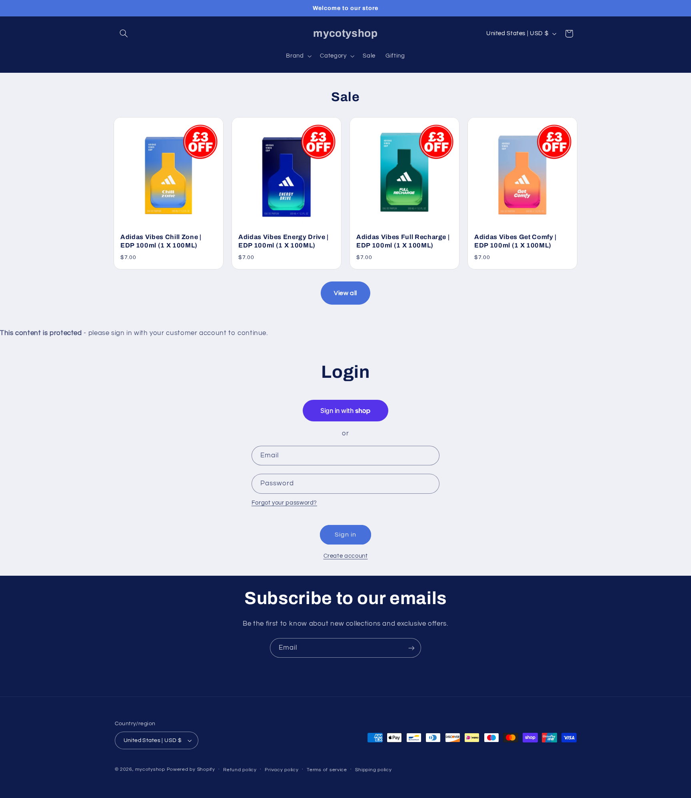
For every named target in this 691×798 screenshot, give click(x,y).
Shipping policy (373, 770)
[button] (124, 33)
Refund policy (240, 770)
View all (345, 293)
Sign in (345, 534)
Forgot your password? (284, 503)
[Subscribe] (411, 648)
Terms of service (327, 770)
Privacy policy (281, 770)
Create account (346, 556)
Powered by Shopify (191, 769)
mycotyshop (150, 769)
